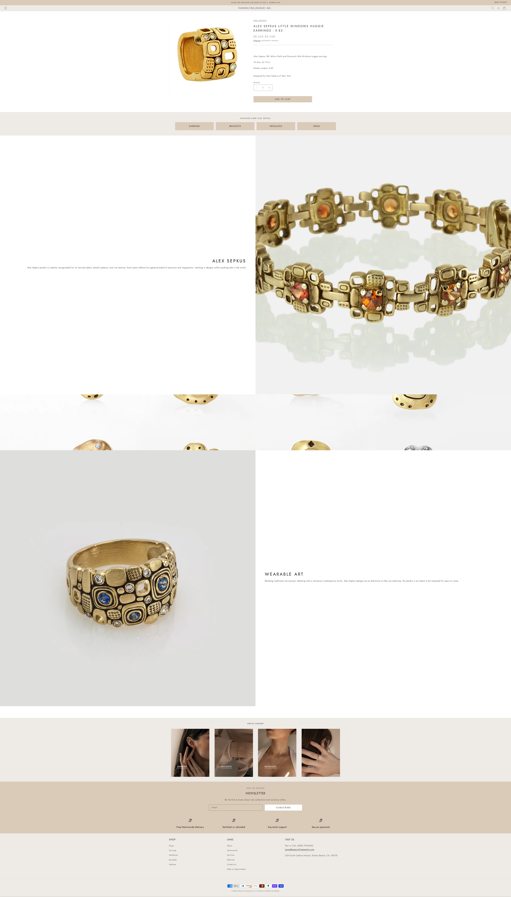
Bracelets (173, 859)
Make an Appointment (236, 869)
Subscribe (283, 807)
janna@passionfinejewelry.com (299, 849)
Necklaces (173, 855)
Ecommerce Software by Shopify (268, 891)
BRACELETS (235, 126)
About (229, 845)
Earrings (172, 850)
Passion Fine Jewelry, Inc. (247, 891)
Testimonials (232, 850)
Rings (171, 845)
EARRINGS (194, 126)
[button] (6, 8)
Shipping (257, 40)
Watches (172, 864)
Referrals (231, 859)
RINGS (316, 126)
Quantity (257, 82)
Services (230, 855)
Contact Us (231, 864)
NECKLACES (276, 126)
